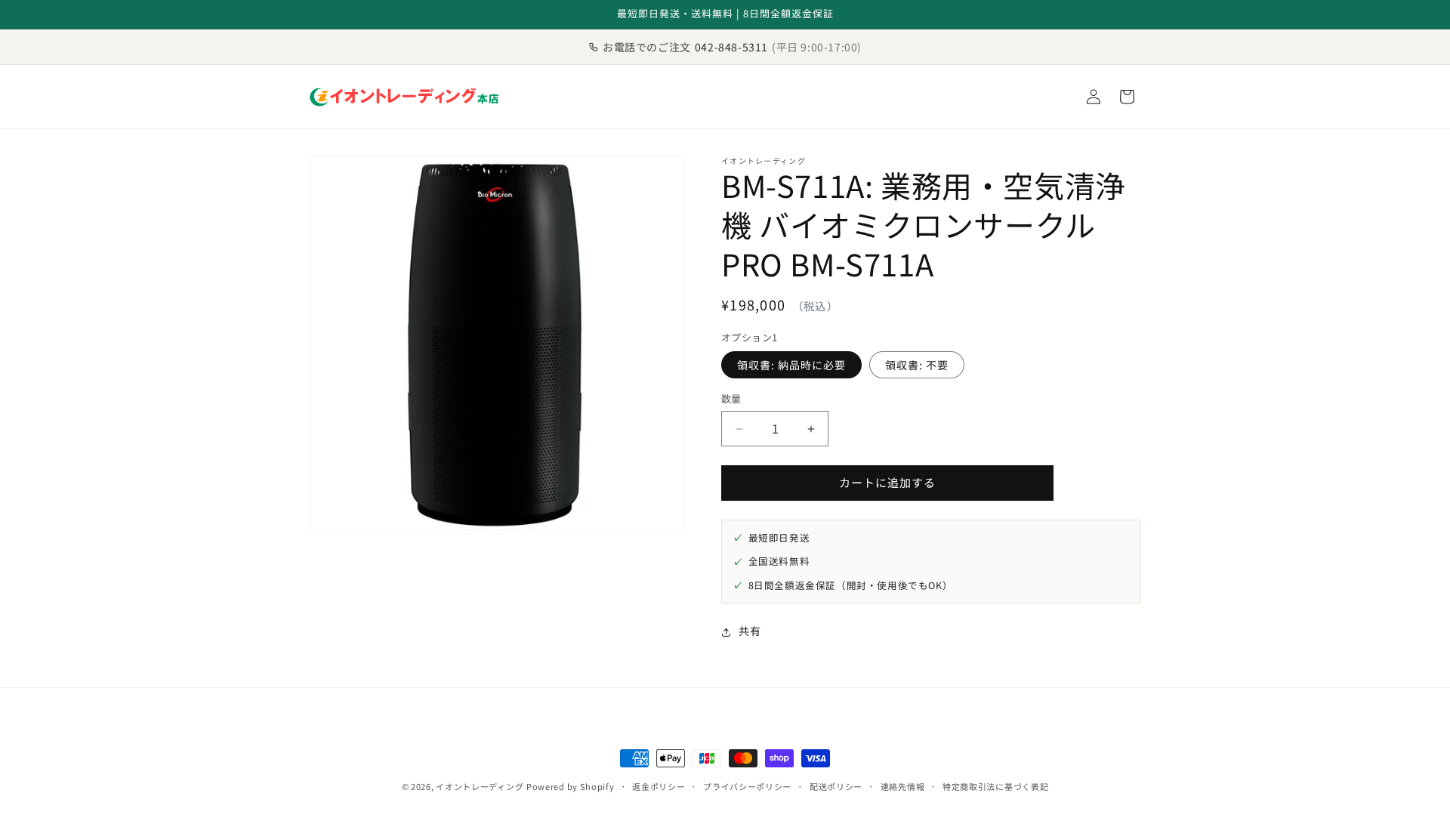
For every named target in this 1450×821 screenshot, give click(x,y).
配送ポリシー (836, 786)
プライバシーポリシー (747, 786)
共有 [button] (749, 631)
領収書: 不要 (917, 365)
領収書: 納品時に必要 (791, 365)
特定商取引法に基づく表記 (995, 786)
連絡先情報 (903, 786)
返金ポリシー (658, 786)
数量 (731, 399)
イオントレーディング (479, 786)
